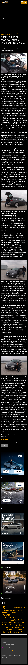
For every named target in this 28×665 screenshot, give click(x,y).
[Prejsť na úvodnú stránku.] (5, 2)
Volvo (10, 622)
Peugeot (5, 620)
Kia (22, 627)
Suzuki (9, 630)
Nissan (12, 625)
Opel (6, 439)
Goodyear (5, 625)
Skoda (8, 607)
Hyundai (8, 627)
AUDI (21, 620)
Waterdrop (5, 610)
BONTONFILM (15, 610)
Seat (23, 622)
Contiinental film (19, 608)
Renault (7, 632)
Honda (16, 632)
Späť (5, 445)
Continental (6, 612)
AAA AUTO (14, 620)
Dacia (4, 630)
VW (21, 612)
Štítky (3, 439)
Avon (6, 615)
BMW (19, 625)
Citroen (4, 622)
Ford (23, 632)
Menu (22, 2)
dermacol (15, 612)
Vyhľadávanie (25, 2)
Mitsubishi (16, 622)
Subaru (15, 630)
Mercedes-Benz (10, 617)
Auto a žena (4, 33)
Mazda (17, 627)
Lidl (22, 610)
